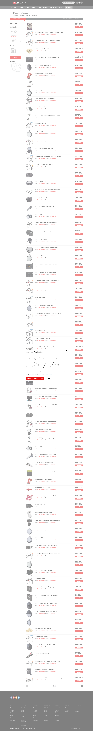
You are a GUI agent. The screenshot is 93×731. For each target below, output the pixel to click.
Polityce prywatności (48, 374)
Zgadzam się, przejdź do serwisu (35, 378)
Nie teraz (48, 378)
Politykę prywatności (48, 358)
